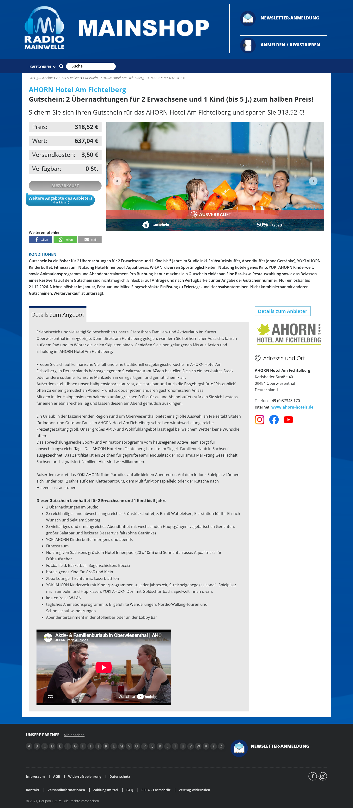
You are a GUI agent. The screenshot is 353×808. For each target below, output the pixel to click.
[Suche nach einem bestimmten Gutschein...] (61, 66)
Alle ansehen (74, 735)
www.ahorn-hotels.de (292, 407)
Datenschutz (120, 776)
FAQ (129, 790)
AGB (56, 776)
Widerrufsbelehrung (84, 776)
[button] (40, 239)
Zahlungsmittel (105, 790)
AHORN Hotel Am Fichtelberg (77, 89)
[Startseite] (123, 27)
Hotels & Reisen (67, 77)
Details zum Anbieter (282, 311)
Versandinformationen (66, 790)
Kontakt (32, 790)
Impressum (35, 776)
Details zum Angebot (57, 314)
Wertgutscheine (41, 77)
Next (312, 179)
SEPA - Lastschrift (155, 790)
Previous (117, 181)
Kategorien (41, 66)
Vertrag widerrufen (194, 790)
